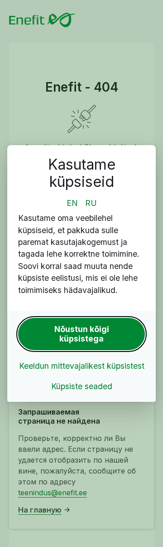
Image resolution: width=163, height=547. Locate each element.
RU (91, 203)
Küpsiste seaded (81, 386)
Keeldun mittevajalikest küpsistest (81, 366)
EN (72, 203)
